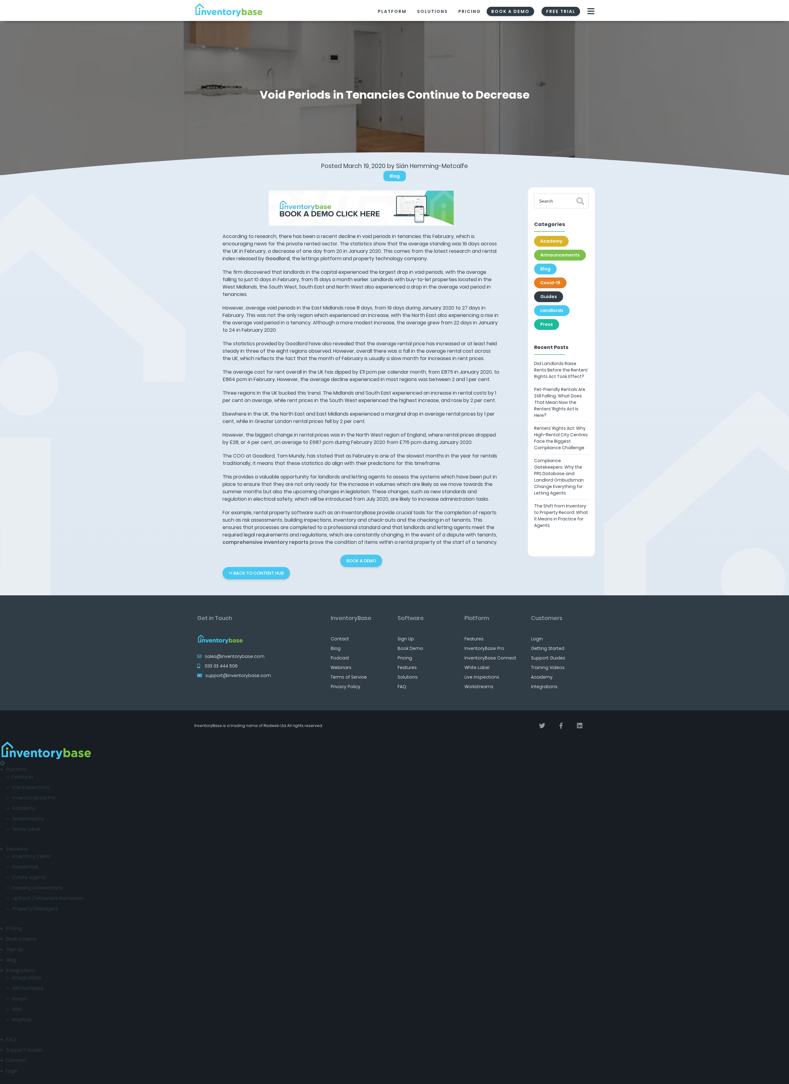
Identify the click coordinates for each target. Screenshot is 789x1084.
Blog (395, 176)
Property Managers (35, 908)
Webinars (341, 667)
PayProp (22, 1019)
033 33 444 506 (221, 666)
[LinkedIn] (580, 726)
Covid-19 (550, 283)
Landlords (551, 310)
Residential (25, 866)
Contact (340, 639)
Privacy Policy (345, 687)
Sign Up (406, 639)
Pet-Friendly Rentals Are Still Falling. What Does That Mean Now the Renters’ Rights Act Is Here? (559, 402)
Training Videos (548, 667)
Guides (548, 297)
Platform (392, 11)
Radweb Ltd (275, 725)
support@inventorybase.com (238, 675)
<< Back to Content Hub (256, 573)
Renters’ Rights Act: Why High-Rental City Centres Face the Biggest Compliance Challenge (561, 438)
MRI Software (27, 988)
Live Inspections (481, 677)
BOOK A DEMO (361, 561)
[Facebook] (561, 726)
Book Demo (410, 648)
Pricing (469, 11)
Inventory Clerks (31, 856)
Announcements (560, 255)
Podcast (340, 658)
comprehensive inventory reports (266, 542)
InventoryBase (351, 618)
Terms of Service (349, 677)
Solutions (432, 11)
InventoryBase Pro (484, 648)
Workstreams (478, 687)
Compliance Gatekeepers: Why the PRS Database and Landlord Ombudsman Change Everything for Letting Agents (559, 477)
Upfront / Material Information (48, 898)
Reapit (19, 998)
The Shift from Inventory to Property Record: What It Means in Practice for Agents (561, 515)
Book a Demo (21, 938)
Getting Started (547, 648)
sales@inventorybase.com (234, 656)
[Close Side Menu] (2, 763)
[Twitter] (542, 726)
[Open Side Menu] (591, 11)
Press (546, 324)
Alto (17, 1009)
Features (407, 667)
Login (537, 639)
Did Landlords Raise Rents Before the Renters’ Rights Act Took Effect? (561, 370)
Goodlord (277, 258)
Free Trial (560, 11)
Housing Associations (37, 887)
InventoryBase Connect (490, 658)
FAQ (402, 687)
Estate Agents (29, 877)
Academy (551, 241)
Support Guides (548, 658)
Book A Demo (510, 11)
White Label (476, 667)
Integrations (544, 687)
